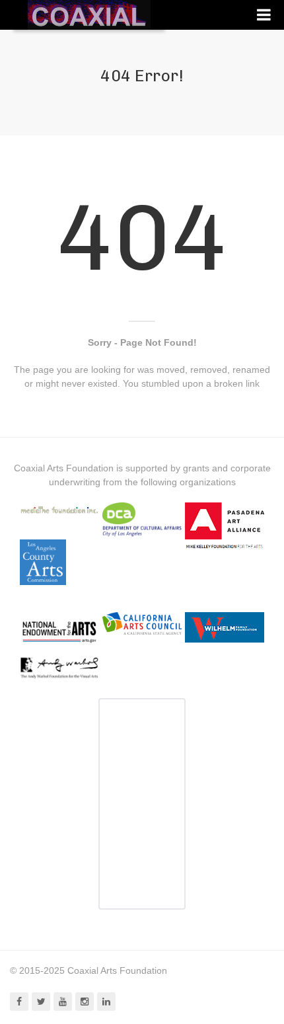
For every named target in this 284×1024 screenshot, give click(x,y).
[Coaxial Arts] (89, 15)
